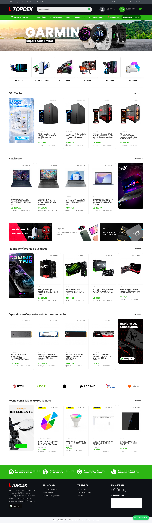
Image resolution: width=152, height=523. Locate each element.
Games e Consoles (96, 17)
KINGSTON (41, 352)
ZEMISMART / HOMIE (44, 439)
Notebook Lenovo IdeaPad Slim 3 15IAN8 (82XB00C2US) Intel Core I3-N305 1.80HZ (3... (75, 202)
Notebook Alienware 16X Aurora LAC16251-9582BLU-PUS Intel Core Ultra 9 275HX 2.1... (21, 202)
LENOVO (68, 197)
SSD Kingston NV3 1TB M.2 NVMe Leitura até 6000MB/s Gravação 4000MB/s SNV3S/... (48, 357)
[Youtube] (119, 490)
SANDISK (68, 352)
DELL (12, 197)
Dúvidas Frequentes (120, 2)
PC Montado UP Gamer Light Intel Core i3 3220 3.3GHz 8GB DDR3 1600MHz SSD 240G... (75, 136)
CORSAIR (14, 352)
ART (94, 439)
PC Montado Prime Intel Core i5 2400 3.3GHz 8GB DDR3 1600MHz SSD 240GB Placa (47, 136)
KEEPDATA (96, 352)
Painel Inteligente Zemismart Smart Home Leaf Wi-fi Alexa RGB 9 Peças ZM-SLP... (48, 443)
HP (39, 197)
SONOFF (122, 439)
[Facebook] (113, 490)
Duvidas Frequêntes (50, 489)
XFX (39, 287)
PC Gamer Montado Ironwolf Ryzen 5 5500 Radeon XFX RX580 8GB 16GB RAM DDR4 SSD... (128, 136)
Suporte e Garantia (50, 492)
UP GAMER (41, 131)
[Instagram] (124, 490)
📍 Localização (113, 17)
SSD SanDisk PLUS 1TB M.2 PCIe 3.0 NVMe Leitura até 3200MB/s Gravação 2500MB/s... (74, 357)
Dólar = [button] (135, 2)
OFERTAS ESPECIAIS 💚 (131, 17)
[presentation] (16, 35)
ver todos (137, 93)
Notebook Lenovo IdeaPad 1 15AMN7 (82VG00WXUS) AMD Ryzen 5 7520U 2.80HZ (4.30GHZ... (103, 202)
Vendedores (81, 489)
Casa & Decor (80, 17)
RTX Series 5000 (56, 17)
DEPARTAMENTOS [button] (21, 17)
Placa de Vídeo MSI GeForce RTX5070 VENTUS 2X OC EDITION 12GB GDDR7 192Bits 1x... (103, 292)
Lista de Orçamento (84, 492)
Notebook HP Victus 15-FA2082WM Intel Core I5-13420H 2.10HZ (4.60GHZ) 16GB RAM (47, 202)
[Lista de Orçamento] (140, 9)
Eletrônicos (41, 17)
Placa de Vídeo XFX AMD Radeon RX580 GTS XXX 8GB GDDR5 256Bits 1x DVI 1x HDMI (130, 291)
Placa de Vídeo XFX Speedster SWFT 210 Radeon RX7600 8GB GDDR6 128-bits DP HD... (48, 292)
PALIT (67, 287)
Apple (68, 17)
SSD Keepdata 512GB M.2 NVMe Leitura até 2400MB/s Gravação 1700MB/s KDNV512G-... (103, 357)
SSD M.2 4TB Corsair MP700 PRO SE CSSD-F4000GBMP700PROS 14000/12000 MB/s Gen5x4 (20, 357)
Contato (80, 496)
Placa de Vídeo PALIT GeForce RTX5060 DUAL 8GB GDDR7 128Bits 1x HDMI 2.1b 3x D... (76, 292)
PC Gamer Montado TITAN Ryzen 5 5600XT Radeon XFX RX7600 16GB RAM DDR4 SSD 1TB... (103, 136)
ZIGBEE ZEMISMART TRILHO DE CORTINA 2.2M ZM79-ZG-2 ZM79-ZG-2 (103, 443)
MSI (94, 287)
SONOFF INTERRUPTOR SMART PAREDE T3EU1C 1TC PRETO (129, 443)
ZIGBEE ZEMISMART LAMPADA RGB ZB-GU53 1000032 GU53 (76, 442)
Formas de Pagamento (51, 496)
